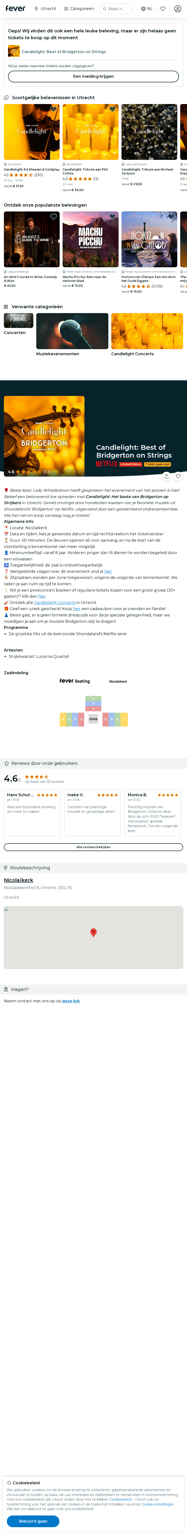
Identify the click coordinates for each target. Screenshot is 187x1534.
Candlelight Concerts (54, 602)
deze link (71, 1001)
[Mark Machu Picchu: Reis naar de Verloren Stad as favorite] (112, 216)
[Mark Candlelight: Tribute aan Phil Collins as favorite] (112, 109)
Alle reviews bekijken (93, 847)
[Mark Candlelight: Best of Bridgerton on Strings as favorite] (178, 476)
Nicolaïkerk (18, 880)
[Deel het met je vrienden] (166, 476)
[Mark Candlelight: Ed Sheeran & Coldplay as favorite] (53, 109)
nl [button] (149, 9)
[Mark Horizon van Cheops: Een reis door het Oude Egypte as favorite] (171, 216)
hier (108, 571)
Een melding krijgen (93, 76)
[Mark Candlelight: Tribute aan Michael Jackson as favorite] (171, 109)
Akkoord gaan (33, 1521)
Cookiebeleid (120, 1499)
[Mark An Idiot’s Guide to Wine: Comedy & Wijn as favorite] (53, 216)
